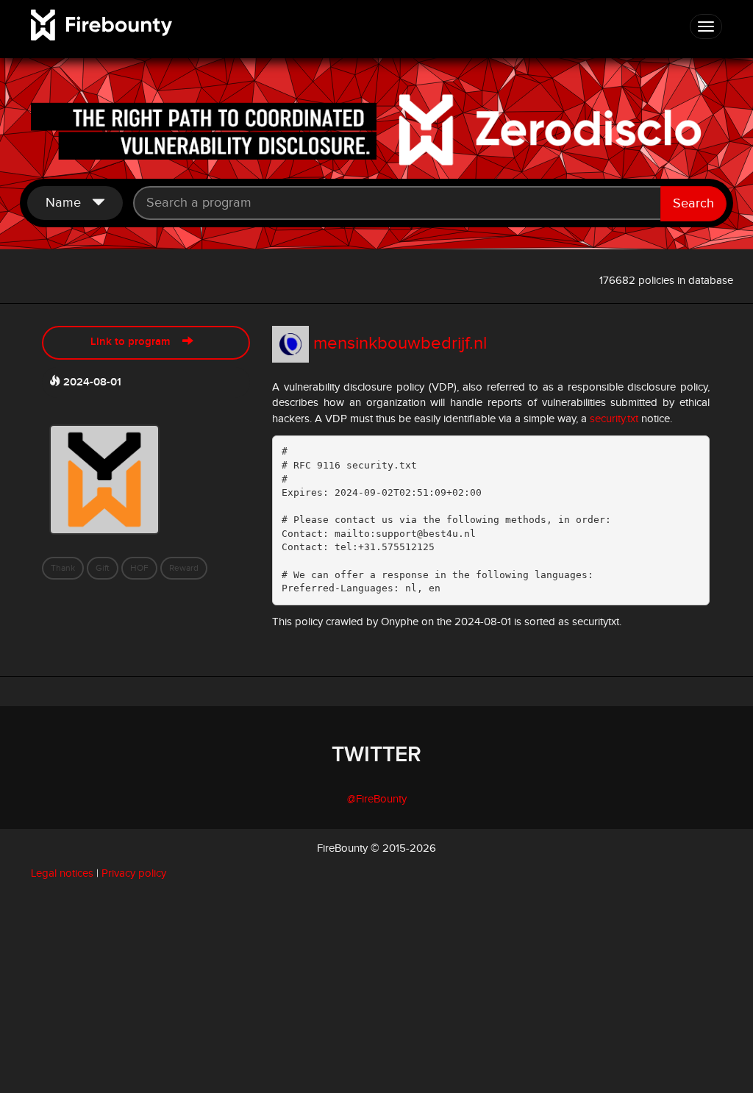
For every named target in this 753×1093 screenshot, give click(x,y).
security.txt (614, 419)
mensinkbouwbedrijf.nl (400, 343)
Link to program (136, 342)
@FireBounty (377, 799)
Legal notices (62, 873)
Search (693, 203)
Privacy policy (133, 873)
